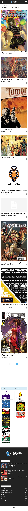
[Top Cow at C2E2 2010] (14, 145)
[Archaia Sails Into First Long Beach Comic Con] (14, 285)
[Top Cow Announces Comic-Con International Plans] (14, 332)
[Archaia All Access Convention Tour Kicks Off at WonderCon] (14, 176)
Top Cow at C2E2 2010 (8, 157)
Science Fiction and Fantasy (6, 492)
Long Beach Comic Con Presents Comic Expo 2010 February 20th (13, 214)
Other (2, 498)
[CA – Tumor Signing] (14, 107)
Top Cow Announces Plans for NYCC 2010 (14, 52)
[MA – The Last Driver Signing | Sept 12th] (4, 472)
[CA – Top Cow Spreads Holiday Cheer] (14, 241)
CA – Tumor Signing (7, 130)
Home (2, 5)
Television (3, 496)
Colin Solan (3, 131)
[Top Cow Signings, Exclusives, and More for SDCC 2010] (14, 67)
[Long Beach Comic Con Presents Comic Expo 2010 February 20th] (14, 205)
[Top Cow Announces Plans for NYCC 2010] (14, 30)
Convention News (4, 500)
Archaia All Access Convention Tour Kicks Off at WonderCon (14, 191)
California (2, 494)
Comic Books (3, 488)
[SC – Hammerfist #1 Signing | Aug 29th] (4, 478)
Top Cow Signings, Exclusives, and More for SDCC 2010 (13, 80)
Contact (14, 507)
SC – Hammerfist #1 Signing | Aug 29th (17, 476)
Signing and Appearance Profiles (7, 490)
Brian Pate (3, 53)
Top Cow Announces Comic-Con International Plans (11, 354)
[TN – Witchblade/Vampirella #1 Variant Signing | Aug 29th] (4, 465)
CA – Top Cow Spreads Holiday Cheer (12, 263)
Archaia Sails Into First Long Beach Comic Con (14, 305)
